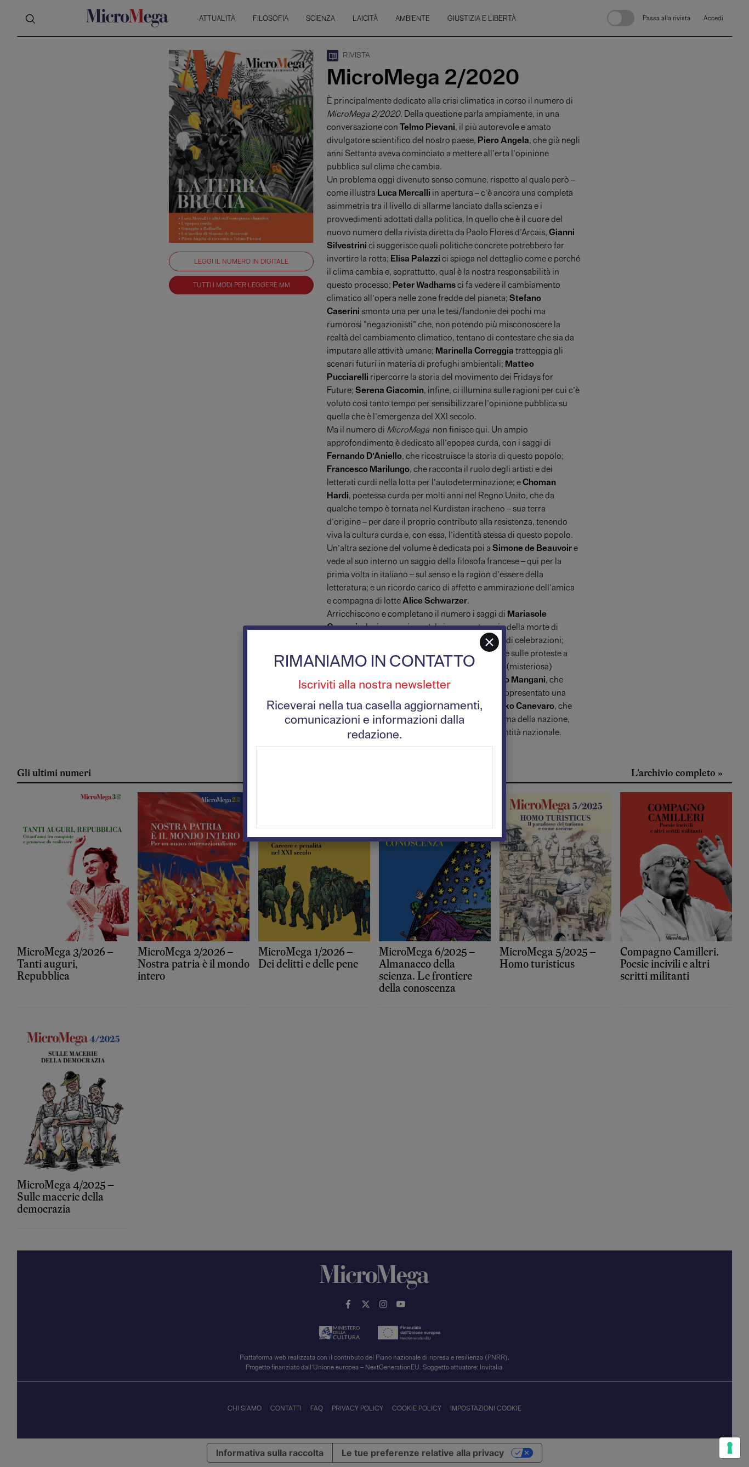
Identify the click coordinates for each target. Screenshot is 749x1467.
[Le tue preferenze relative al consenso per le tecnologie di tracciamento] (729, 1447)
